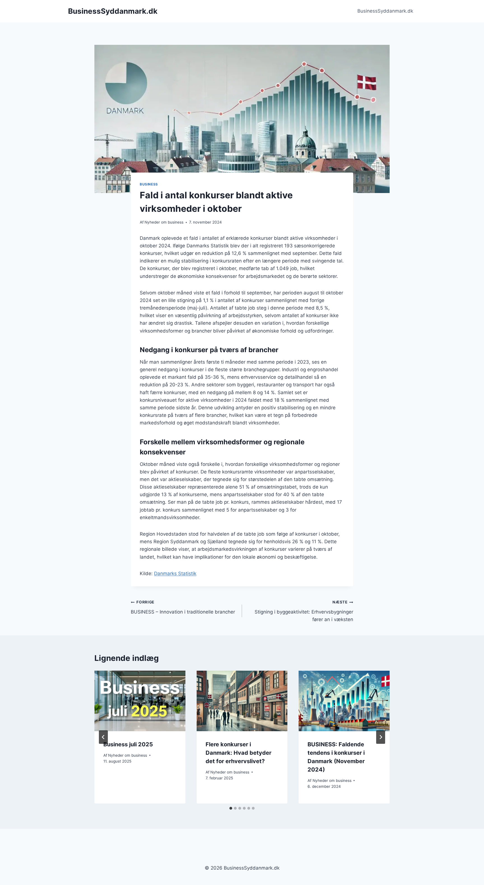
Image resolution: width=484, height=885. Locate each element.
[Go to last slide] (103, 737)
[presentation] (139, 701)
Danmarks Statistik (175, 573)
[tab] (230, 808)
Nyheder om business (164, 222)
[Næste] (380, 737)
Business (149, 184)
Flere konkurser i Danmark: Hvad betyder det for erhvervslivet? (238, 753)
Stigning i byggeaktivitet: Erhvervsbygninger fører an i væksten (304, 611)
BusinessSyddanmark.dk (385, 11)
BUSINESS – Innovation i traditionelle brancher (183, 607)
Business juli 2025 (128, 744)
